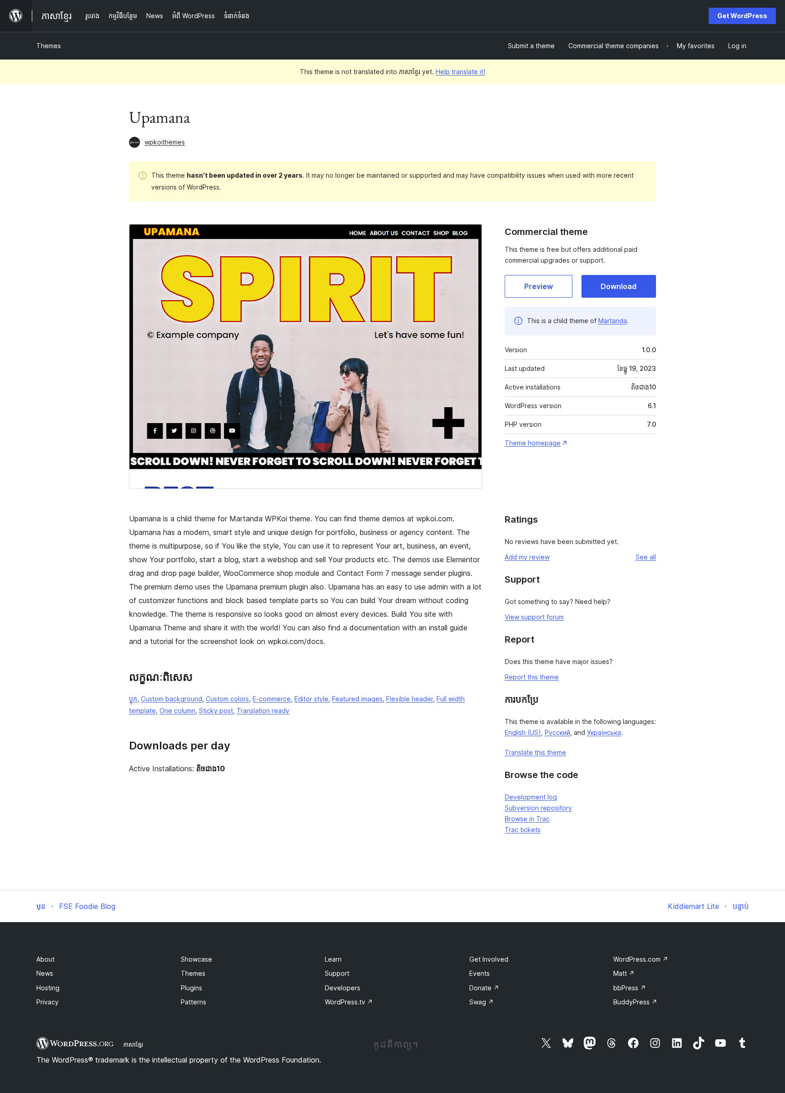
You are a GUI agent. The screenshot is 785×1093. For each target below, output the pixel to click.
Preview (538, 286)
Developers (342, 988)
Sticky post (216, 710)
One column (177, 710)
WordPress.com (640, 959)
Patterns (193, 1002)
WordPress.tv (349, 1002)
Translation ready (263, 710)
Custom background (171, 699)
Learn (333, 959)
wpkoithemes (164, 142)
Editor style (311, 699)
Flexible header (409, 699)
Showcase (196, 959)
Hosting (48, 988)
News (44, 973)
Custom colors (227, 699)
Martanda (612, 320)
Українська (604, 732)
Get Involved (488, 959)
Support (337, 973)
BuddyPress (635, 1002)
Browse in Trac (527, 819)
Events (479, 973)
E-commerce (272, 699)
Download (618, 286)
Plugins (191, 988)
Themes (48, 46)
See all (646, 557)
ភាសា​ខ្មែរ (133, 1044)
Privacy (47, 1002)
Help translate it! (460, 71)
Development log (531, 797)
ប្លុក (133, 699)
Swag (481, 1002)
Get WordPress (742, 16)
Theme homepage (533, 443)
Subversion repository (538, 808)
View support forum (534, 617)
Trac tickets (523, 829)
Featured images (357, 699)
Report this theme (532, 677)
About (45, 959)
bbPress (629, 988)
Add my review (527, 557)
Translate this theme (535, 752)
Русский (557, 732)
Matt (624, 973)
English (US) (523, 732)
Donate (484, 988)
